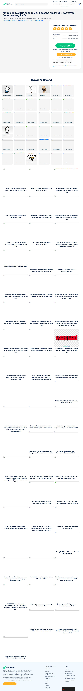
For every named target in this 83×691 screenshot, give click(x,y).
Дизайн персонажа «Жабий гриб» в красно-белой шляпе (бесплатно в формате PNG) (66, 296)
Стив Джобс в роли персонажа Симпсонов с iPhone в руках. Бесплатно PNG (16, 377)
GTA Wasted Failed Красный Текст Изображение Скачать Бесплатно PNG (66, 350)
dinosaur (62, 62)
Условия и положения (70, 675)
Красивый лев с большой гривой (59, 135)
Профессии (47, 689)
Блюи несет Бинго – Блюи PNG (22, 162)
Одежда (47, 685)
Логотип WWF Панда (69, 95)
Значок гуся (30, 95)
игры (66, 62)
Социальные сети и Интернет (49, 674)
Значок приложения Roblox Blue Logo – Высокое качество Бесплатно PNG (16, 296)
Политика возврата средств (69, 681)
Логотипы (47, 671)
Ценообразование (69, 671)
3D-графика (48, 668)
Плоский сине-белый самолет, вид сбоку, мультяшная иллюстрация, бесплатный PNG (15, 578)
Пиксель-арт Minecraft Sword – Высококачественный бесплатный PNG (41, 323)
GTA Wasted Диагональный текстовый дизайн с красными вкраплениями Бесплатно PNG (41, 377)
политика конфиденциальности (70, 678)
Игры (54, 67)
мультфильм (68, 60)
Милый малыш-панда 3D (69, 108)
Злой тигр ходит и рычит (7, 122)
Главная (4, 18)
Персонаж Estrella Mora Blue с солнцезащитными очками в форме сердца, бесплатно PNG (66, 244)
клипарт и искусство (50, 676)
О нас (66, 668)
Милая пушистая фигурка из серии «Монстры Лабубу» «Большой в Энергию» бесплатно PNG (66, 323)
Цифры (46, 680)
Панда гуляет (55, 108)
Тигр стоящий (5, 108)
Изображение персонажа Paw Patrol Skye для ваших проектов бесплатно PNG (16, 350)
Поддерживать (68, 673)
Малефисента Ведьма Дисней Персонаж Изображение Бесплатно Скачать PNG (67, 631)
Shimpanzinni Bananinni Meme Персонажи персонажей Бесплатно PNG (66, 190)
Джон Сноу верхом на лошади (33, 135)
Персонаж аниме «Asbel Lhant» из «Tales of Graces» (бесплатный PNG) (66, 217)
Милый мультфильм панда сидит (59, 149)
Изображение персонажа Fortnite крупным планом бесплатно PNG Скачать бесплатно (66, 578)
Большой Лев (42, 95)
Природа (47, 681)
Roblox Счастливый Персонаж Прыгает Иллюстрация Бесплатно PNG (16, 244)
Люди (46, 683)
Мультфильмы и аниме (70, 65)
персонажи (55, 62)
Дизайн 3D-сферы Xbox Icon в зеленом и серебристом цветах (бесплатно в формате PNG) (41, 528)
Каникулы (47, 687)
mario (69, 62)
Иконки (47, 669)
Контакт (67, 669)
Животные (10, 18)
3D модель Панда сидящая (45, 149)
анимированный (61, 60)
